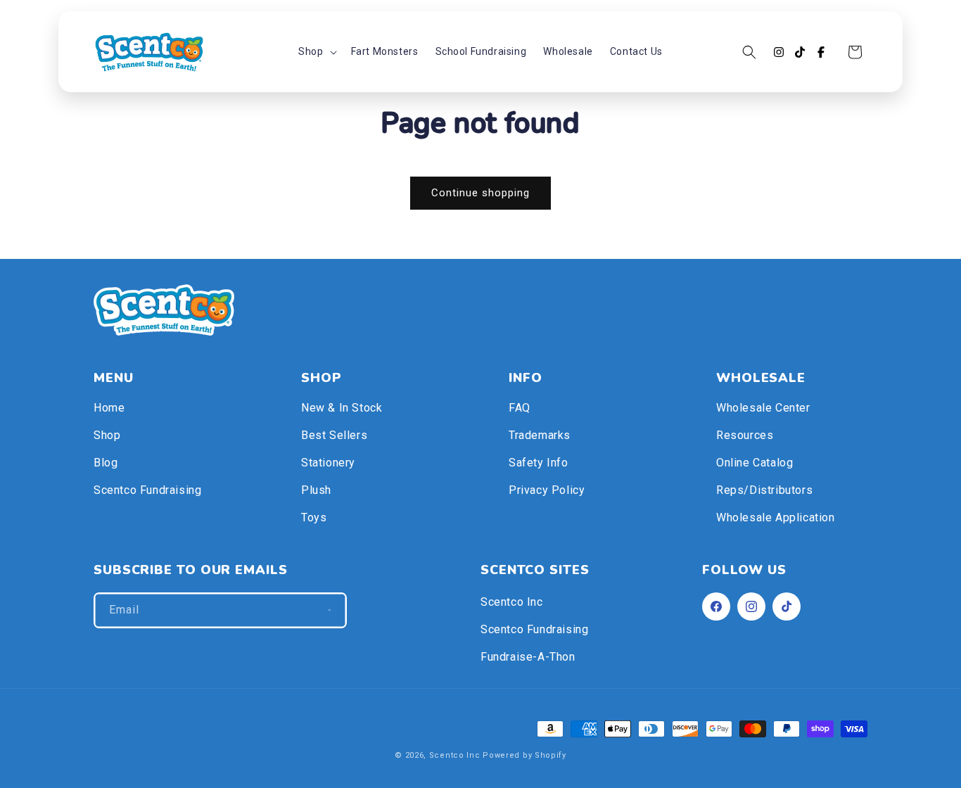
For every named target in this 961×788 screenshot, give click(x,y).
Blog (105, 462)
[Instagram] (779, 52)
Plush (316, 490)
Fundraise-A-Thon (527, 656)
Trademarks (540, 435)
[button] (316, 51)
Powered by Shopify (524, 755)
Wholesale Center (763, 407)
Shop (107, 435)
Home (109, 407)
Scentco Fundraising (147, 490)
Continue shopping (480, 192)
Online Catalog (754, 462)
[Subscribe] (329, 610)
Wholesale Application (775, 517)
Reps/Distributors (764, 490)
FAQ (519, 407)
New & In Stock (341, 407)
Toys (313, 517)
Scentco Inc (511, 602)
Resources (744, 435)
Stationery (328, 462)
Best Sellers (334, 435)
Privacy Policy (547, 490)
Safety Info (538, 462)
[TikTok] (800, 52)
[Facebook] (821, 52)
